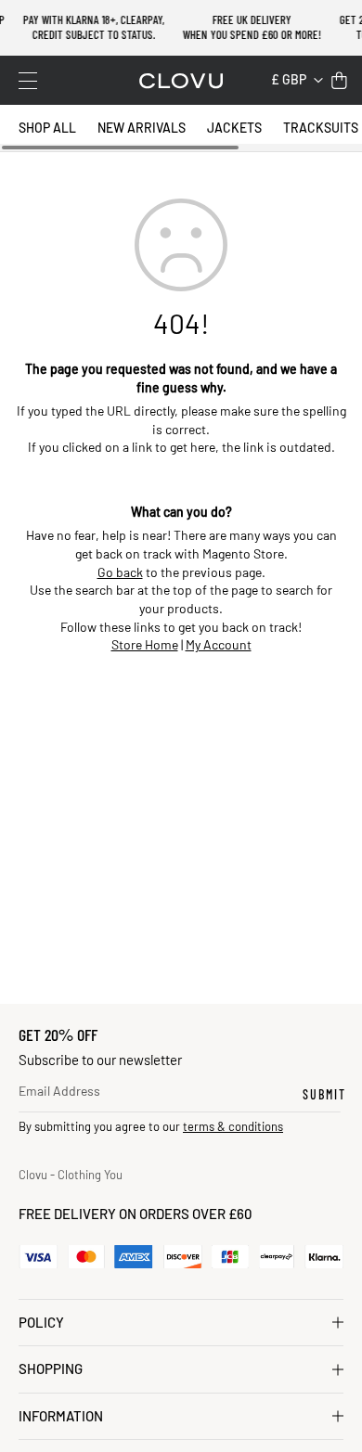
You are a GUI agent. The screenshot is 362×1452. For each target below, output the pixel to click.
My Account (219, 644)
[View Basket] (340, 80)
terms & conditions (233, 1126)
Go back (120, 572)
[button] (297, 81)
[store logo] (181, 80)
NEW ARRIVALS (141, 127)
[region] (181, 128)
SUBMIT (324, 1094)
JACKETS (234, 127)
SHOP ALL (47, 127)
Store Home (144, 644)
